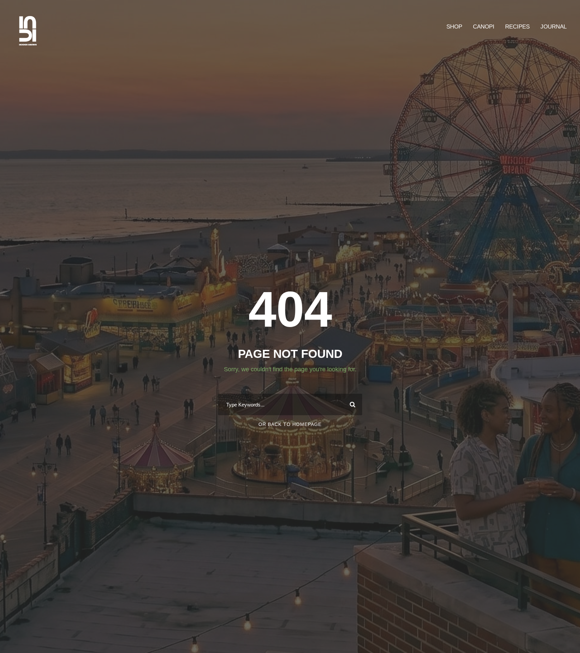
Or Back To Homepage (290, 424)
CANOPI (483, 26)
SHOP (454, 26)
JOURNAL (553, 26)
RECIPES (517, 26)
